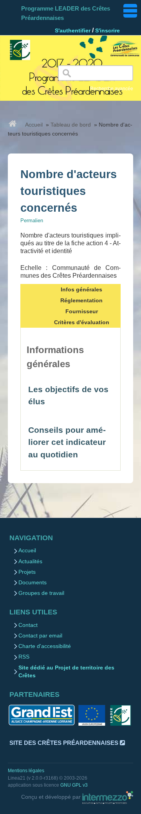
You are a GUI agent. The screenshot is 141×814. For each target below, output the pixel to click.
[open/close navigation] (130, 11)
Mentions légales (26, 770)
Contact (28, 625)
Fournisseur (81, 311)
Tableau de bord (71, 124)
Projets (27, 572)
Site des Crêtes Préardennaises (64, 742)
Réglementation (81, 300)
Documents (32, 583)
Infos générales (81, 289)
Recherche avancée (111, 88)
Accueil (34, 124)
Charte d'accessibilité (44, 646)
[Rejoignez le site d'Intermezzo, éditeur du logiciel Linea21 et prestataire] (107, 797)
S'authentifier (72, 30)
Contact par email (40, 636)
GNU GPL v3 (74, 785)
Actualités (30, 561)
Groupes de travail (41, 593)
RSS (23, 657)
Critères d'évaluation (81, 322)
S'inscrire (107, 30)
